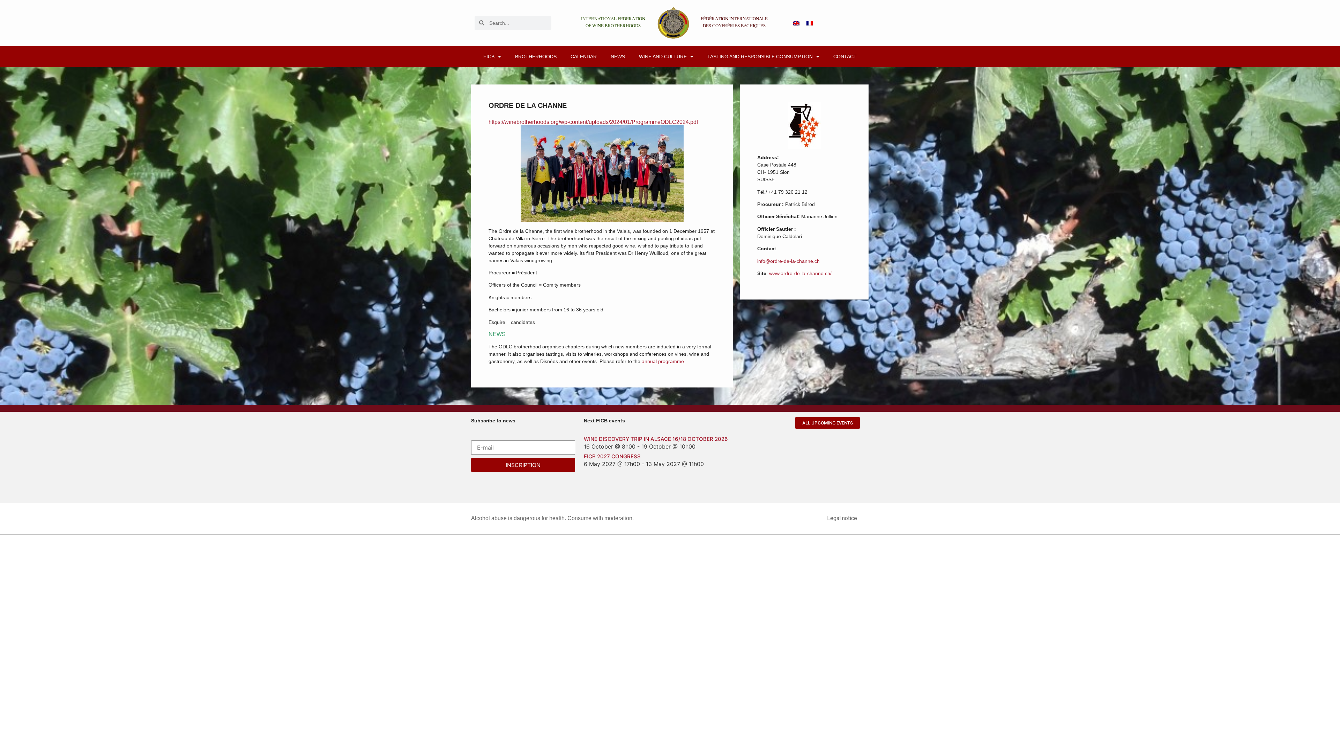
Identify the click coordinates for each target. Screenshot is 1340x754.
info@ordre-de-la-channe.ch (788, 261)
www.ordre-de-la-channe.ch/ (800, 273)
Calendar (584, 56)
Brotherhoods (536, 56)
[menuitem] (796, 23)
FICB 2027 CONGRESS (612, 456)
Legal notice (842, 518)
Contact (845, 56)
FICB (488, 56)
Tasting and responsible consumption (760, 56)
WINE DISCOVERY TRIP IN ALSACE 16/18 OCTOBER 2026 (656, 439)
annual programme (663, 361)
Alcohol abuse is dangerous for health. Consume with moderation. (552, 518)
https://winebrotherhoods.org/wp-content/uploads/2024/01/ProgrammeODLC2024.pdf (593, 122)
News (618, 56)
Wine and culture (663, 56)
